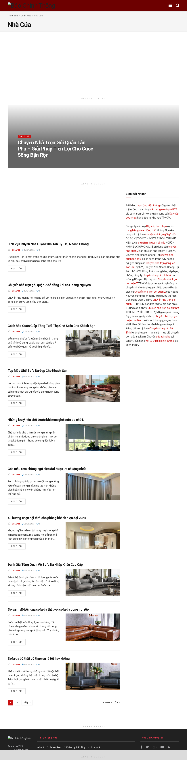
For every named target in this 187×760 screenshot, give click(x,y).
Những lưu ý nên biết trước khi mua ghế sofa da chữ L (46, 420)
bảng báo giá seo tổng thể (140, 230)
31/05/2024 (29, 376)
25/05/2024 (29, 475)
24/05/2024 (29, 570)
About (40, 747)
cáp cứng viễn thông (148, 205)
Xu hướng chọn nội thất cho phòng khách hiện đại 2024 (47, 518)
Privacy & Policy (75, 747)
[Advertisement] (93, 64)
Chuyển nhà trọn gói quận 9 (163, 307)
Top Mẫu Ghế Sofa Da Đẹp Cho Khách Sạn (38, 371)
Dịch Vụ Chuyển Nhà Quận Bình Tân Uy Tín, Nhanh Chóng (48, 244)
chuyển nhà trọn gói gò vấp (160, 234)
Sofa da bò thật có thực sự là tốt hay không (39, 658)
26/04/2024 (29, 615)
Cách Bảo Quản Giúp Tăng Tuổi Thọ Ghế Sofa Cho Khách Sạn (51, 326)
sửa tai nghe (163, 336)
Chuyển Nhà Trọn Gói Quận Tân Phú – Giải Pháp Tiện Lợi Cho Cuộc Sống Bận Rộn (55, 149)
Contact (95, 747)
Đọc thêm (16, 268)
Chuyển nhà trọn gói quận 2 (150, 291)
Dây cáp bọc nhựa (156, 226)
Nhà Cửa (38, 15)
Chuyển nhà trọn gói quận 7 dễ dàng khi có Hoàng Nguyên (49, 285)
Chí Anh (26, 162)
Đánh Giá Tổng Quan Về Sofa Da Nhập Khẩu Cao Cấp (45, 564)
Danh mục (26, 15)
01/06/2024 (29, 332)
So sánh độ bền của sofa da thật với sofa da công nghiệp (48, 609)
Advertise (55, 747)
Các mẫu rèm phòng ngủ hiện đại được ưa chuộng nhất (47, 469)
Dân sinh (24, 136)
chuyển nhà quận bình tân (157, 275)
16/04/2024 (29, 664)
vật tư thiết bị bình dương (160, 340)
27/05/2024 (29, 426)
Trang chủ (13, 15)
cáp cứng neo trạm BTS (163, 209)
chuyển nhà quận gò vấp (151, 242)
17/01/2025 (39, 162)
